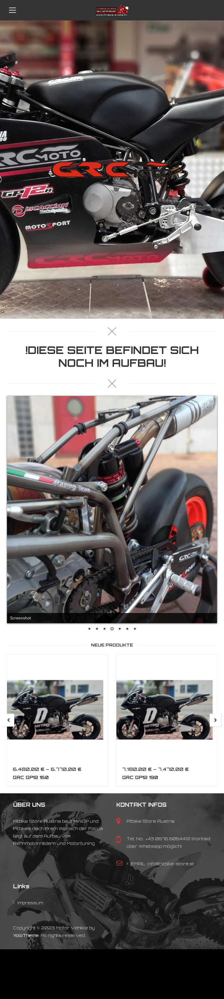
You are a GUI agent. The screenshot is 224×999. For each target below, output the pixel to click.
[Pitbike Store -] (112, 10)
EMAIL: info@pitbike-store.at (162, 991)
